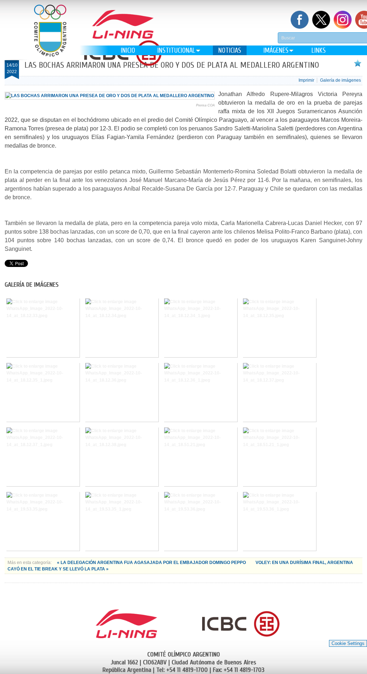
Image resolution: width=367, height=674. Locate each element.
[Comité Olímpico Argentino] (50, 36)
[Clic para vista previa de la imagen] (110, 95)
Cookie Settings (348, 643)
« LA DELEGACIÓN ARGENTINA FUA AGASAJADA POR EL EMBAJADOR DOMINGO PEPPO (152, 562)
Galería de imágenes (340, 80)
